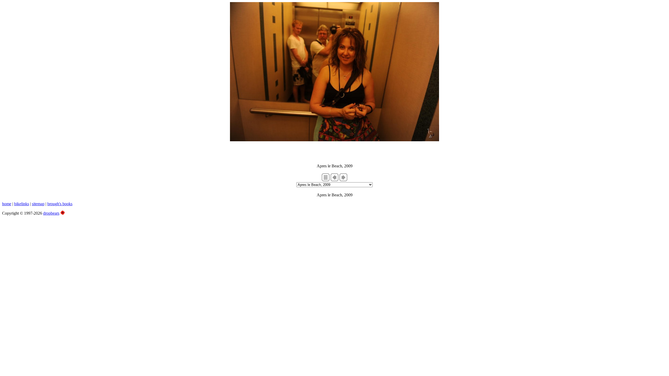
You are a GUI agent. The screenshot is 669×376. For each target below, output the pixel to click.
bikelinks (21, 204)
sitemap (38, 204)
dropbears (51, 213)
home (6, 204)
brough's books (59, 204)
